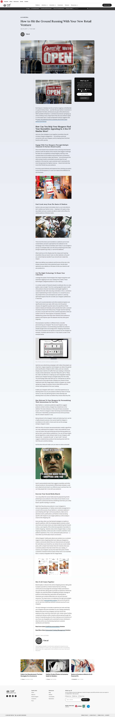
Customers (60, 5)
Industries (52, 5)
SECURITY (107, 715)
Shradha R (74, 679)
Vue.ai (28, 34)
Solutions (44, 5)
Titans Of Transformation (58, 8)
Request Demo (107, 5)
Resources (74, 5)
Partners (67, 5)
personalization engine (50, 600)
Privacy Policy (84, 715)
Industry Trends (69, 8)
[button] (6, 1)
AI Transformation (35, 8)
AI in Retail (24, 17)
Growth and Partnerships (46, 8)
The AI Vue (84, 91)
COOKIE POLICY (93, 715)
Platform (38, 5)
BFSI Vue (88, 89)
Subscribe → (84, 98)
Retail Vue (81, 89)
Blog (28, 8)
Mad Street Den (10, 692)
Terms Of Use (101, 715)
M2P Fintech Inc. (13, 715)
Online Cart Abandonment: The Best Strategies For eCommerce (31, 675)
